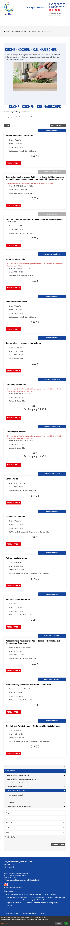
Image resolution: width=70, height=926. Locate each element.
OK (66, 923)
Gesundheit (10, 803)
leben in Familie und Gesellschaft (17, 783)
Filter (7, 125)
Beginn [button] (8, 813)
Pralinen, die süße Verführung (16, 558)
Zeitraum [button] (9, 828)
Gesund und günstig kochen (16, 259)
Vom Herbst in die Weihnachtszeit (18, 599)
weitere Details (12, 163)
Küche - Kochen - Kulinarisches (16, 790)
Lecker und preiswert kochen (16, 384)
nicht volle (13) (10, 837)
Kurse (12, 31)
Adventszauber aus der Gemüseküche (19, 136)
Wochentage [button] (10, 823)
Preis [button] (7, 833)
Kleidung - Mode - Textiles (14, 787)
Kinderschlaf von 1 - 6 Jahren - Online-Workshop (23, 343)
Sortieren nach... (57, 125)
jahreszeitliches (35, 117)
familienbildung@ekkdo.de (31, 880)
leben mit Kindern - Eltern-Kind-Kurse (18, 775)
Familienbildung (10, 771)
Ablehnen (58, 923)
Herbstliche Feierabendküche (16, 302)
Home (7, 31)
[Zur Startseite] (10, 10)
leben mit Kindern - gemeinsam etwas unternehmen (22, 779)
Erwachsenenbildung (11, 767)
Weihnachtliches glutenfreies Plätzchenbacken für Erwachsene (28, 684)
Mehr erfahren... (5, 923)
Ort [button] (7, 818)
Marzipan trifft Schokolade (15, 516)
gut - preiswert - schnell (15, 117)
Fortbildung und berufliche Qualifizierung (19, 806)
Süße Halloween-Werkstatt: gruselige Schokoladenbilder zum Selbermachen (33, 726)
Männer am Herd (12, 479)
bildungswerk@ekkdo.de (15, 880)
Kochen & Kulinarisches (23, 31)
